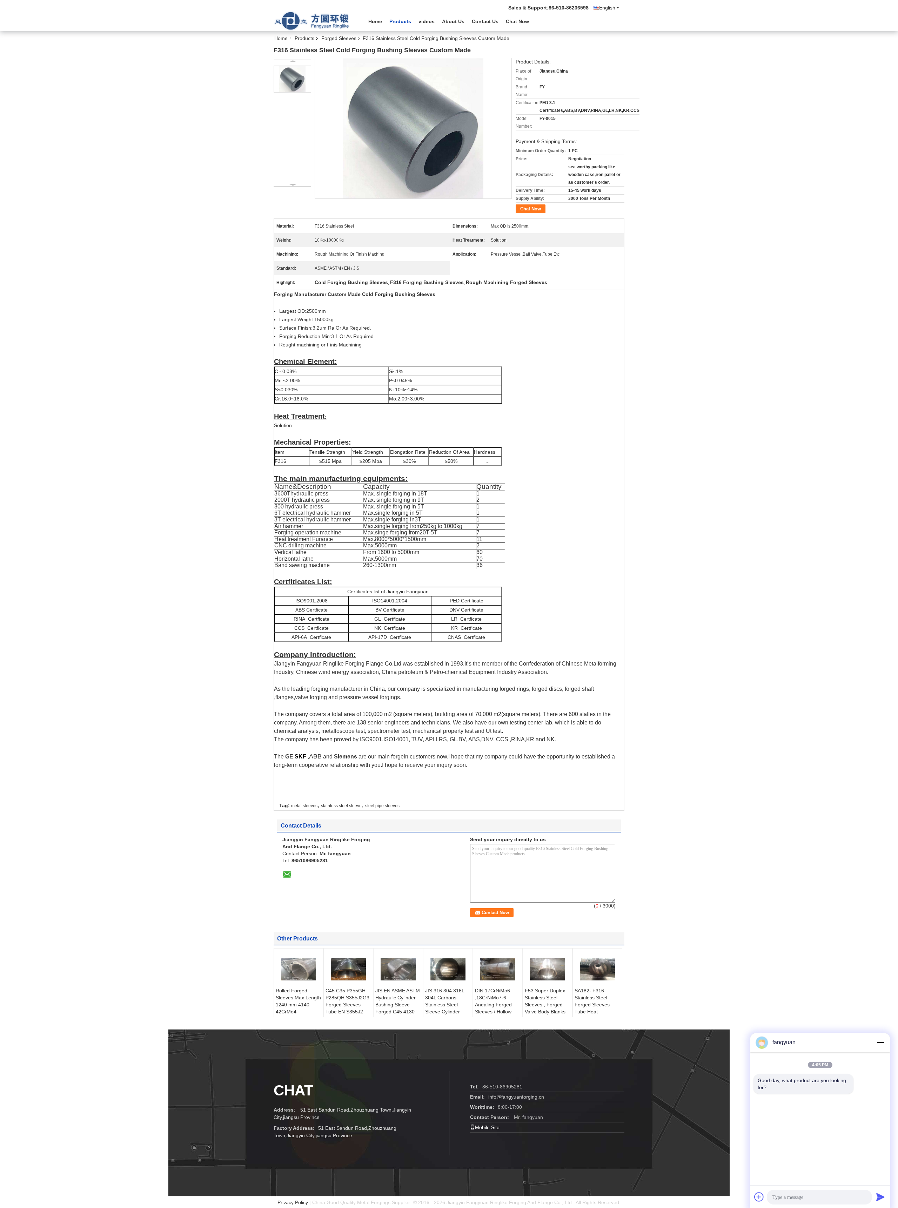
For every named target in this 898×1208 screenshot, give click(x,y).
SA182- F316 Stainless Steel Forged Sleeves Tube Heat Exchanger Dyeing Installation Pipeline (596, 1008)
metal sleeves (304, 805)
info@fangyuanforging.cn (516, 1097)
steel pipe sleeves (382, 805)
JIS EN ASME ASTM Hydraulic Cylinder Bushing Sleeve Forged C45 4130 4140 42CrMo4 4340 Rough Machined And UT (397, 1011)
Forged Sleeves (338, 38)
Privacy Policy (292, 1202)
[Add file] (759, 1196)
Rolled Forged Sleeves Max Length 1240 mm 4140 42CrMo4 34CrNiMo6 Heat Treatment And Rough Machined (298, 1011)
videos (426, 21)
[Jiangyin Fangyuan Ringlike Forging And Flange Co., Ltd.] (312, 20)
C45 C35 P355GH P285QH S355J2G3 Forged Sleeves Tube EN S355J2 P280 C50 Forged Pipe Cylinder (347, 1008)
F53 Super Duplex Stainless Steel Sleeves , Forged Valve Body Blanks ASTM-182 (545, 1004)
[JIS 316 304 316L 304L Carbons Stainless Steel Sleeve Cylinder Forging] (448, 969)
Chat (293, 1090)
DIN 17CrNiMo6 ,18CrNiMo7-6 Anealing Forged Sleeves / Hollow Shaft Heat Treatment (493, 1008)
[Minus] (880, 1042)
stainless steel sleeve (341, 805)
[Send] (880, 1196)
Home (375, 21)
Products (400, 21)
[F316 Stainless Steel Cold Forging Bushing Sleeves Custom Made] (292, 79)
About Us (453, 21)
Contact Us (485, 21)
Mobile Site (487, 1127)
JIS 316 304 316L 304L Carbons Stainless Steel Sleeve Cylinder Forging (444, 1004)
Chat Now (517, 21)
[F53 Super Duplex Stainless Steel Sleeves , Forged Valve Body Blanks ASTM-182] (547, 969)
